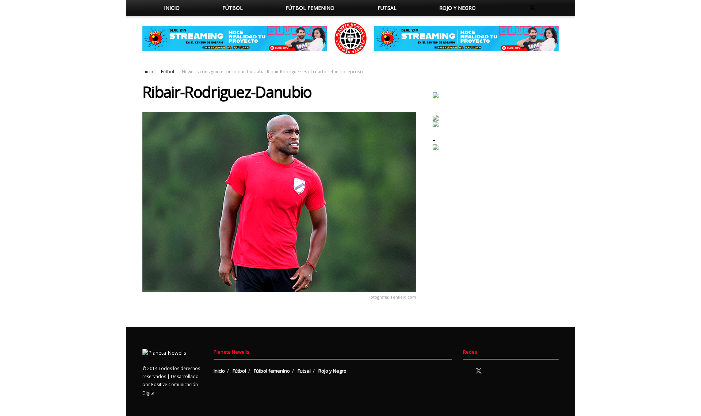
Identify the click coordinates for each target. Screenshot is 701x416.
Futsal (387, 7)
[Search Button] (504, 8)
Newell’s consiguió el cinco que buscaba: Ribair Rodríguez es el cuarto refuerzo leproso (272, 72)
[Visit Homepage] (350, 38)
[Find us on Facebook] (520, 8)
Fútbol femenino (310, 7)
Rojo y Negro (457, 7)
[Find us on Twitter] (532, 8)
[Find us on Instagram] (545, 8)
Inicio (172, 7)
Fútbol (232, 7)
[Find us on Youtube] (556, 8)
